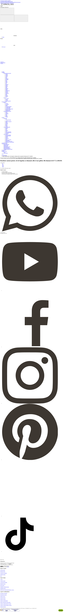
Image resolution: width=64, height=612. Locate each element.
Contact (1, 579)
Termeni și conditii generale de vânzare (5, 603)
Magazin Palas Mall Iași (7, 148)
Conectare (1, 63)
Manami (7, 116)
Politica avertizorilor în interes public (5, 602)
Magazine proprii (2, 571)
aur (2, 163)
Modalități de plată (2, 588)
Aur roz (7, 100)
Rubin (6, 128)
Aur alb (7, 99)
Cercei (6, 120)
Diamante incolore (8, 109)
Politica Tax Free (2, 596)
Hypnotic (7, 79)
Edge (6, 77)
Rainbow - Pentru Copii (9, 141)
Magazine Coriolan (4, 143)
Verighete (3, 72)
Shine (6, 86)
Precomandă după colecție (7, 73)
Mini (6, 94)
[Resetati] (7, 18)
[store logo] (7, 4)
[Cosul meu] (6, 70)
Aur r (3, 164)
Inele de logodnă (4, 101)
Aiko (6, 114)
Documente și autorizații (3, 593)
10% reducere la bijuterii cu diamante (5, 0)
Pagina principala (4, 155)
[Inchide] (21, 18)
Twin (6, 82)
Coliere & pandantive (8, 121)
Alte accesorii (6, 153)
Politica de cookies (2, 599)
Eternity (7, 95)
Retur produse (2, 585)
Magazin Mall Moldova (7, 146)
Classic (7, 76)
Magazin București (6, 144)
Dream (6, 89)
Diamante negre (8, 110)
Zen (6, 83)
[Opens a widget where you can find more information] (60, 610)
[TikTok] (19, 551)
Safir (6, 129)
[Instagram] (30, 403)
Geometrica (7, 138)
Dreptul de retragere (3, 606)
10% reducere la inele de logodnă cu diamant (6, 1)
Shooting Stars (8, 90)
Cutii (4, 152)
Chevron (7, 96)
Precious (7, 91)
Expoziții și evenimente (3, 573)
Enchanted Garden (8, 135)
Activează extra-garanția (3, 582)
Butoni (6, 125)
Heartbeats (7, 78)
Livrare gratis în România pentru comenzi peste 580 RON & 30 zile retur (10, 2)
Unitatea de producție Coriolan (8, 149)
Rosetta (7, 137)
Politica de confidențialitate (4, 600)
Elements (7, 88)
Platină (6, 105)
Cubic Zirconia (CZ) (8, 132)
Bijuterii (3, 117)
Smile (6, 87)
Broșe (6, 124)
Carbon (7, 75)
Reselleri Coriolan (2, 574)
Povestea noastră (2, 570)
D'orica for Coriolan (8, 139)
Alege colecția (6, 134)
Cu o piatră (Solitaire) (8, 106)
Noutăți (3, 71)
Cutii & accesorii (4, 151)
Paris (6, 80)
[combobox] (4, 7)
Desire (6, 85)
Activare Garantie (2, 62)
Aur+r (3, 166)
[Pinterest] (30, 459)
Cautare (1, 6)
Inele (6, 119)
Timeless (7, 136)
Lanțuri (7, 126)
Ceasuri (7, 123)
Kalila (6, 115)
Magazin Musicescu (6, 147)
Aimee (6, 112)
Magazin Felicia (6, 145)
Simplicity (7, 84)
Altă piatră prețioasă (8, 131)
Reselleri (3, 150)
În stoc (5, 97)
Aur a (3, 165)
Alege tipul (5, 118)
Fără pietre (7, 133)
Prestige (7, 92)
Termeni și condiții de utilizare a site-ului (5, 605)
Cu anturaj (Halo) (8, 107)
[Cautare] (7, 11)
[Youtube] (30, 290)
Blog (1, 576)
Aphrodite (7, 113)
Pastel (6, 81)
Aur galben (7, 98)
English (3, 37)
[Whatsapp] (30, 231)
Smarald (7, 130)
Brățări (6, 122)
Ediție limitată (7, 140)
